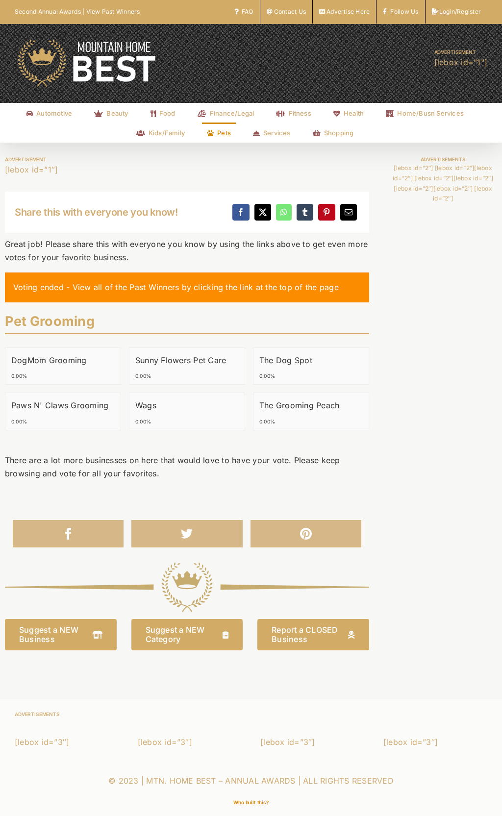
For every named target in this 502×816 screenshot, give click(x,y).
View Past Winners (113, 11)
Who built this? (251, 802)
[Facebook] (240, 212)
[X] (263, 212)
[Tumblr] (305, 212)
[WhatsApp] (284, 212)
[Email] (348, 212)
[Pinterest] (326, 212)
